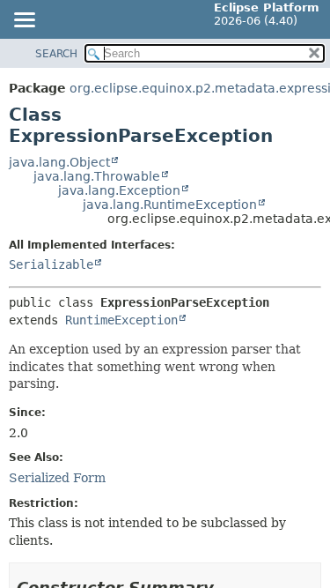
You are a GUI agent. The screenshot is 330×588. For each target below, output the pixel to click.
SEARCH (56, 54)
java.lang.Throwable (96, 176)
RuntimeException (121, 320)
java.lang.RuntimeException (170, 204)
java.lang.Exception (119, 190)
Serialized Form (57, 478)
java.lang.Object (59, 162)
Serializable (51, 264)
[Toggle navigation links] (24, 21)
